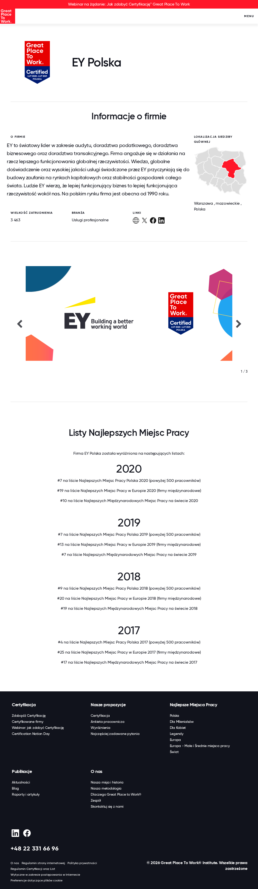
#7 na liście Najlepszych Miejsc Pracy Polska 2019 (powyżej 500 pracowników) (129, 534)
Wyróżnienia (100, 728)
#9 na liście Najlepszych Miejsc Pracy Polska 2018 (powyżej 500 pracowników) (129, 588)
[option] (129, 323)
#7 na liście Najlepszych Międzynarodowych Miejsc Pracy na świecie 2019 (129, 554)
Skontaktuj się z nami (107, 806)
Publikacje (22, 771)
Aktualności (21, 782)
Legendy (176, 734)
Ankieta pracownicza (107, 722)
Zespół (96, 800)
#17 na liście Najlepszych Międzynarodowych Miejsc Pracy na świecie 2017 (129, 662)
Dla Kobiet (178, 728)
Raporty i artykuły (26, 794)
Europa (175, 740)
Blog (15, 788)
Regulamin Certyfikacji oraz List (33, 869)
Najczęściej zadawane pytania (115, 734)
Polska (174, 716)
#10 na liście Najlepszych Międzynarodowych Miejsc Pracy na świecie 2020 (129, 500)
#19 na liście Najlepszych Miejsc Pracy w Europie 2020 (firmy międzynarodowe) (129, 490)
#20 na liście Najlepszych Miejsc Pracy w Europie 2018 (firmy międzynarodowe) (129, 598)
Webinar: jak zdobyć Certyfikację (38, 728)
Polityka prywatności (82, 863)
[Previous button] (19, 323)
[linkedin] (15, 833)
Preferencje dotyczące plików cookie (36, 880)
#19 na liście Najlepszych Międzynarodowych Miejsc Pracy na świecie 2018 (129, 608)
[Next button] (238, 323)
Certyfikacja (24, 704)
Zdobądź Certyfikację (29, 716)
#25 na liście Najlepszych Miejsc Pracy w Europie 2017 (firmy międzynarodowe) (129, 652)
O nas (96, 771)
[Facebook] (26, 833)
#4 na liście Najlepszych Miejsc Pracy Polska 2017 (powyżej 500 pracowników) (129, 642)
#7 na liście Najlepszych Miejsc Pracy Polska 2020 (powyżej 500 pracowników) (129, 480)
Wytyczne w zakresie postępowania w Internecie (45, 874)
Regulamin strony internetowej (43, 863)
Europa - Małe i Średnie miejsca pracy (200, 746)
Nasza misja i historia (107, 782)
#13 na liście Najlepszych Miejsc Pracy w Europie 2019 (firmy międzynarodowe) (129, 544)
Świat (174, 752)
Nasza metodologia (106, 788)
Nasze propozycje (108, 704)
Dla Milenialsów (182, 722)
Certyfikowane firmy (27, 722)
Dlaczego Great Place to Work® (116, 794)
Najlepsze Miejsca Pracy (193, 704)
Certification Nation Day (31, 734)
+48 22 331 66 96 (35, 848)
